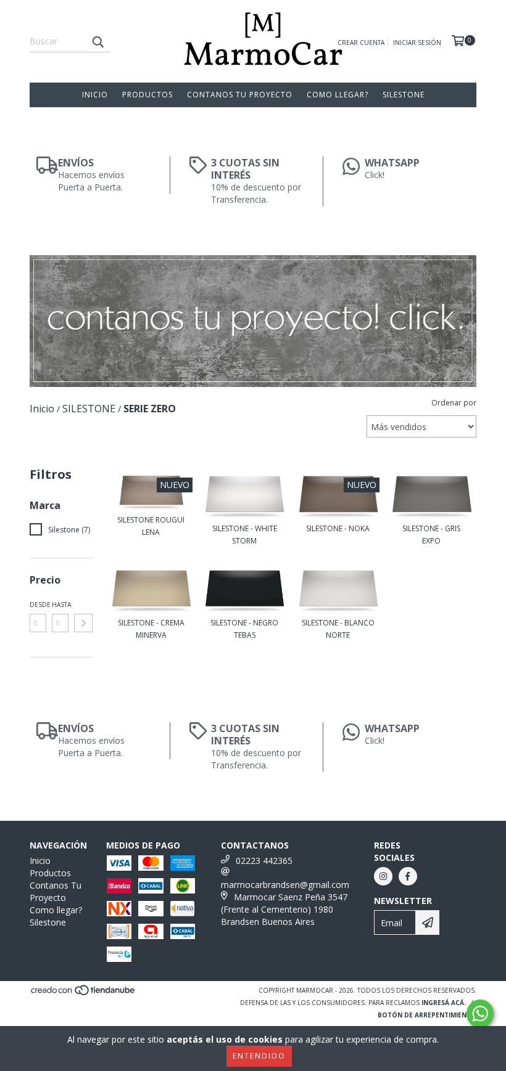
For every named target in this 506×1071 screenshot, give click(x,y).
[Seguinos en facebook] (408, 876)
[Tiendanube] (84, 994)
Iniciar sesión (417, 42)
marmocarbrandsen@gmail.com (285, 884)
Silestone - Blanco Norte (338, 628)
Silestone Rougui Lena (151, 526)
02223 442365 (264, 860)
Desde (38, 604)
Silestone (404, 94)
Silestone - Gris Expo (431, 534)
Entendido (259, 1056)
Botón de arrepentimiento (427, 1015)
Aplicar (83, 623)
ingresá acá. (443, 1002)
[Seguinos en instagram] (383, 876)
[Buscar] (97, 41)
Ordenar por (453, 402)
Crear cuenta (361, 42)
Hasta (60, 604)
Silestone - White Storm (244, 534)
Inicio (95, 94)
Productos (147, 94)
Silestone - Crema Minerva (151, 628)
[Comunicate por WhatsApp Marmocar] (480, 1014)
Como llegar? (337, 94)
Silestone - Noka (338, 528)
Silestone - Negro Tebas (244, 628)
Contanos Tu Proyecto (239, 94)
